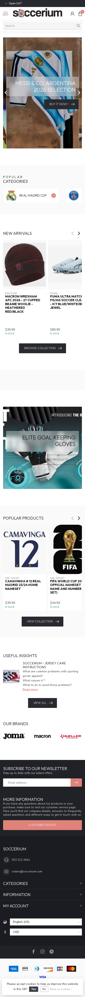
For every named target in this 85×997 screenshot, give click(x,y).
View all (39, 703)
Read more (30, 689)
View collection (40, 621)
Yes (33, 989)
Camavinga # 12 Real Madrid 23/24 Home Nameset (23, 585)
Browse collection (39, 348)
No (44, 989)
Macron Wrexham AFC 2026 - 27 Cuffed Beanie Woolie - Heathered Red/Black (22, 304)
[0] (80, 13)
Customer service (42, 825)
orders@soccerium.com (27, 871)
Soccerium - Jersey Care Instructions (44, 665)
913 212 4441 (21, 860)
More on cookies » (61, 989)
